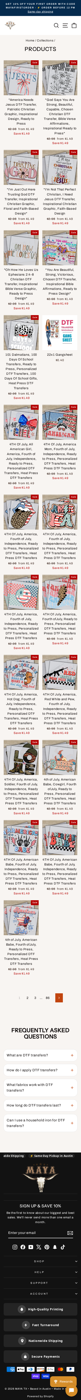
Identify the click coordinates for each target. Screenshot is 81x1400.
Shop (39, 1261)
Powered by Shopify (40, 1396)
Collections (45, 40)
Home (30, 40)
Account (39, 1293)
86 (47, 998)
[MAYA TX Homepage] (40, 1178)
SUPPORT (39, 1283)
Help (39, 1272)
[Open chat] (71, 1390)
